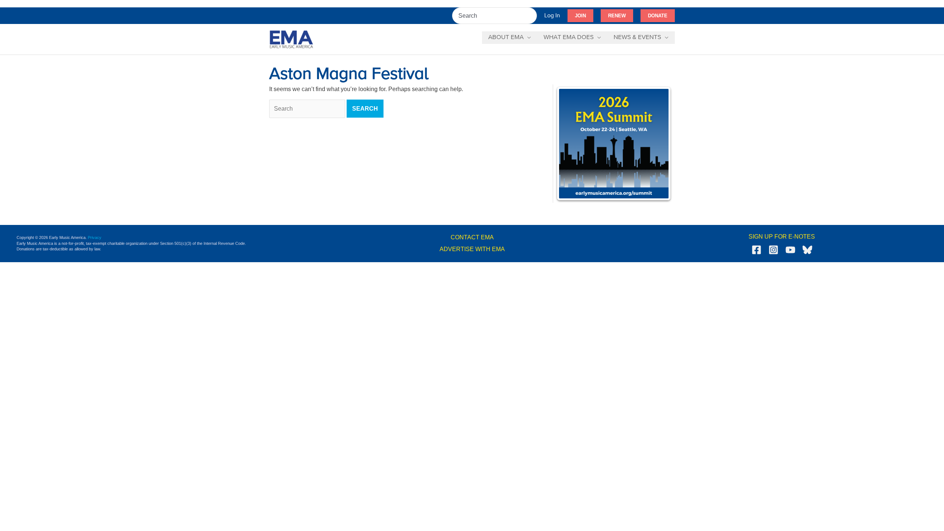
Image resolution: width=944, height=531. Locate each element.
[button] (580, 15)
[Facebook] (756, 250)
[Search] (532, 16)
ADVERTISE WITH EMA (472, 249)
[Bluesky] (807, 250)
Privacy (94, 237)
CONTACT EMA (472, 237)
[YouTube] (790, 250)
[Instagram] (773, 250)
